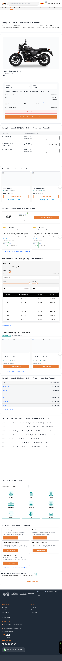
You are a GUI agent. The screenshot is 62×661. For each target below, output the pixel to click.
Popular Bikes (6, 335)
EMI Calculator (5, 612)
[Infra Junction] (31, 593)
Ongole (5, 390)
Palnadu (5, 405)
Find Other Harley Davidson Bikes (31, 117)
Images (31, 7)
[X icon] (12, 644)
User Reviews (43, 7)
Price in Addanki (16, 196)
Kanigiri (5, 401)
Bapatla (5, 398)
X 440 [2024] (5, 7)
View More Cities (6, 409)
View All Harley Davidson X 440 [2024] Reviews (15, 251)
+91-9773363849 (9, 631)
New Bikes (5, 607)
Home (2, 588)
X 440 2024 (18, 588)
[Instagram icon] (9, 644)
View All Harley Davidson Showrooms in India (14, 567)
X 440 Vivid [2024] (7, 143)
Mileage (25, 7)
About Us (33, 607)
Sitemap (33, 615)
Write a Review (46, 217)
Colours (36, 7)
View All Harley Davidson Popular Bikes (13, 371)
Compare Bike (5, 615)
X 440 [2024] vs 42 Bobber (16, 200)
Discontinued (31, 112)
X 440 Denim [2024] (7, 149)
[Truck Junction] (14, 593)
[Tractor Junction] (6, 593)
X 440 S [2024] (6, 136)
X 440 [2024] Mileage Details (31, 581)
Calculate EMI (5, 325)
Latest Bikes (5, 609)
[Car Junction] (40, 593)
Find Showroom (6, 617)
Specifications (18, 7)
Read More (6, 239)
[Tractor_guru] (52, 593)
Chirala (5, 394)
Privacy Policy (35, 609)
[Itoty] (23, 593)
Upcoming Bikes (17, 335)
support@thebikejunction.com (12, 628)
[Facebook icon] (3, 644)
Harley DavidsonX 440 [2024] (15, 71)
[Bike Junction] (4, 4)
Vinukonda (6, 386)
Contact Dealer (10, 538)
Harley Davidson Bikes (10, 588)
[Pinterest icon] (6, 644)
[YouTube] (15, 644)
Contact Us (34, 612)
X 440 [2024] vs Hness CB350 (46, 200)
